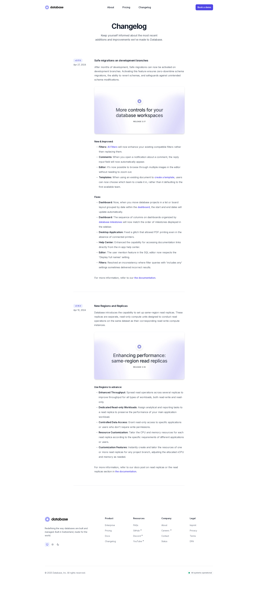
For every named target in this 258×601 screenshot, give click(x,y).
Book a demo (204, 7)
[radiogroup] (52, 544)
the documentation (144, 277)
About (110, 7)
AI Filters (112, 146)
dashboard (144, 207)
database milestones (110, 222)
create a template (164, 177)
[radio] (47, 544)
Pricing (126, 7)
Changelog (145, 7)
